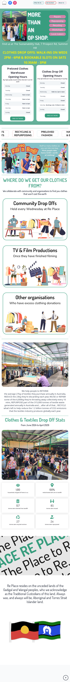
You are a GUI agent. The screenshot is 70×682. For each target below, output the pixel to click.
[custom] (10, 3)
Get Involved (50, 3)
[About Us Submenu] (65, 3)
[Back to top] (65, 677)
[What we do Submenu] (42, 3)
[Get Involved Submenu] (55, 3)
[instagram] (15, 3)
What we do (37, 3)
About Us (61, 3)
